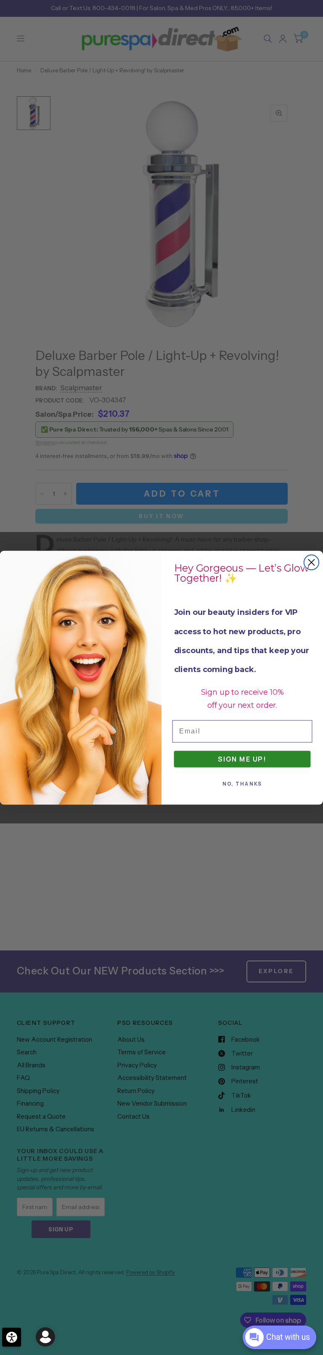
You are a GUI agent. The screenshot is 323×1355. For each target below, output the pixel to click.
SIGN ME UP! (242, 758)
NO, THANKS (242, 783)
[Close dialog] (311, 562)
